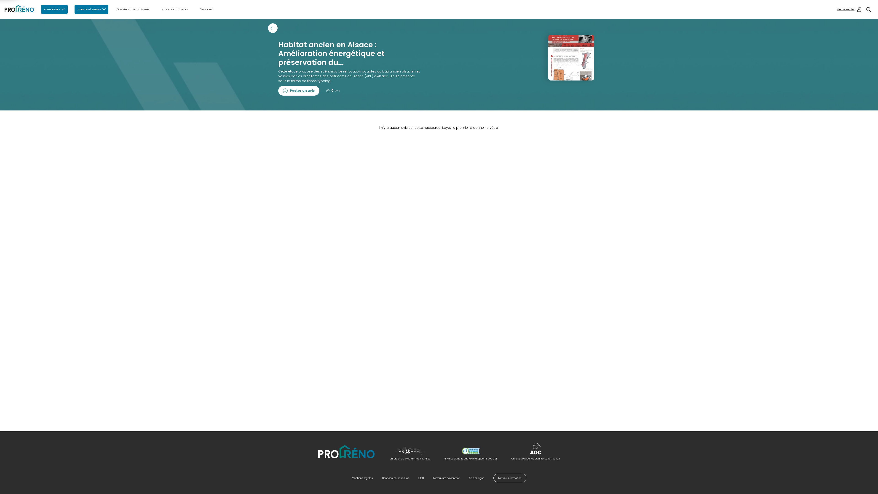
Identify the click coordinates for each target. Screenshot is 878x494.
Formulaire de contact (446, 478)
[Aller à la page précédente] (273, 28)
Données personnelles (395, 478)
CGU (421, 478)
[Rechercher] (868, 9)
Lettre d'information (510, 478)
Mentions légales (362, 478)
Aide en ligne (476, 478)
